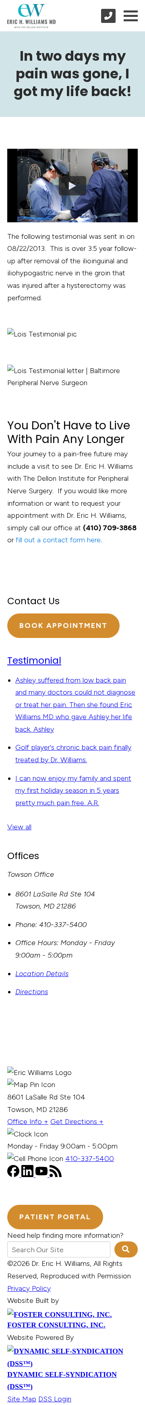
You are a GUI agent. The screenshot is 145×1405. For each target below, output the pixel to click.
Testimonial (34, 660)
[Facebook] (14, 1174)
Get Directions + (77, 1121)
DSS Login (54, 1399)
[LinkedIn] (28, 1174)
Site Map (21, 1399)
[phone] (108, 16)
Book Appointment (63, 625)
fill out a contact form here (58, 539)
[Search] (126, 1249)
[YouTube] (42, 1174)
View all (19, 826)
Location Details (41, 973)
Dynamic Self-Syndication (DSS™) (62, 1380)
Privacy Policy (29, 1288)
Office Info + (27, 1121)
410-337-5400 (89, 1158)
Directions (31, 991)
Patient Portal (55, 1216)
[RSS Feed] (56, 1174)
